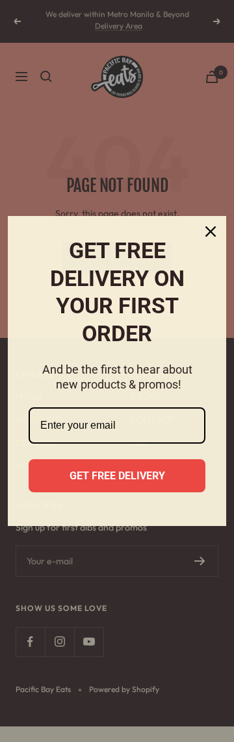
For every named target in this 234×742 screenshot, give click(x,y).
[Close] (210, 231)
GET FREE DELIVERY (117, 476)
